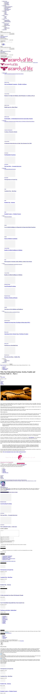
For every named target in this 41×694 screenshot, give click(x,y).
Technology (6, 14)
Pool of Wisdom (7, 360)
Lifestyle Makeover (7, 7)
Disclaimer (4, 635)
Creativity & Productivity (8, 6)
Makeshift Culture (7, 20)
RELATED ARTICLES (4, 492)
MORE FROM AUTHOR (13, 492)
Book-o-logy (6, 24)
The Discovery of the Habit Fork (11, 345)
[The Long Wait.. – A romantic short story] (9, 163)
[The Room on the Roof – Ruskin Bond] (2, 608)
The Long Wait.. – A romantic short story (12, 166)
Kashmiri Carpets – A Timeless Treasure (12, 213)
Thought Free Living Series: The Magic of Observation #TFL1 (17, 322)
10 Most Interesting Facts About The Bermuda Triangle (11, 595)
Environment (12, 73)
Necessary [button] (2, 653)
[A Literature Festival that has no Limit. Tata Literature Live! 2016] (9, 140)
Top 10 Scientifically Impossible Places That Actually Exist (12, 602)
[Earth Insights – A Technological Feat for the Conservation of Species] (9, 115)
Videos (5, 28)
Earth (5, 12)
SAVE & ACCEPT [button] (3, 662)
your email (11, 54)
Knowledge (4, 168)
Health (3, 15)
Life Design (4, 5)
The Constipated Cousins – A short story (8, 526)
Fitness (5, 16)
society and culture (5, 472)
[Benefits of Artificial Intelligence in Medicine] (9, 247)
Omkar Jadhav (2, 486)
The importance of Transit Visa (10, 179)
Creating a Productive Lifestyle (10, 131)
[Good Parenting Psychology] (9, 283)
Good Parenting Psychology (10, 286)
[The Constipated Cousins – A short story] (5, 523)
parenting (3, 470)
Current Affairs (6, 93)
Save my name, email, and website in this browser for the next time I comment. (13, 544)
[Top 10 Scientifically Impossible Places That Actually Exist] (2, 600)
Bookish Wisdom (7, 25)
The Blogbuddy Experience (10, 154)
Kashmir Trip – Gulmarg (6, 559)
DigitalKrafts (8, 489)
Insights (5, 18)
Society (3, 263)
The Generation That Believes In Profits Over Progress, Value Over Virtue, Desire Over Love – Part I (20, 480)
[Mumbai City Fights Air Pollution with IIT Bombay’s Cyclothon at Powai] (9, 92)
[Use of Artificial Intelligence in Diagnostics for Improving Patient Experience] (9, 224)
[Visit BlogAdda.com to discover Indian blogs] (7, 561)
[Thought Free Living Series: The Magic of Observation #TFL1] (9, 319)
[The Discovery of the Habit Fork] (9, 342)
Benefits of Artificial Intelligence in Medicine (13, 250)
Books (3, 22)
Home (1, 365)
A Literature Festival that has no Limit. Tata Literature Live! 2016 (18, 143)
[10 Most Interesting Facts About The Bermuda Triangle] (2, 593)
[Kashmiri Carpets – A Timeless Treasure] (9, 211)
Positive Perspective (7, 21)
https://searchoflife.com (4, 487)
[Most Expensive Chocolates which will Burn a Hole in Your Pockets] (9, 258)
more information (23, 464)
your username (12, 33)
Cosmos (5, 11)
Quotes (5, 359)
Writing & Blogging (7, 9)
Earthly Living (4, 1)
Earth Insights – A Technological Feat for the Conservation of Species (18, 118)
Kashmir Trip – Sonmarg (9, 202)
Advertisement (4, 637)
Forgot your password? (4, 36)
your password (12, 34)
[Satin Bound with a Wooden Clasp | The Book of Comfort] (9, 331)
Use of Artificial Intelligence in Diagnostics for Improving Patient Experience (20, 227)
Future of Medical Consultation (10, 238)
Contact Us (4, 638)
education (3, 469)
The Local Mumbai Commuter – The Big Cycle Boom (15, 84)
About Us (3, 43)
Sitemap (3, 44)
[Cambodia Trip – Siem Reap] (9, 188)
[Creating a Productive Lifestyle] (9, 129)
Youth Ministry (6, 10)
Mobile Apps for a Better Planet (10, 107)
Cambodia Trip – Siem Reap (10, 191)
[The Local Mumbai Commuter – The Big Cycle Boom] (9, 81)
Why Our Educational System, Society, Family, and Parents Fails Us (14, 451)
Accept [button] (19, 640)
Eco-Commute (6, 2)
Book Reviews (6, 23)
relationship (4, 471)
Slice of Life (6, 8)
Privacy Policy (2, 37)
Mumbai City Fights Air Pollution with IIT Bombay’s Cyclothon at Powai (19, 95)
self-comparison (31, 437)
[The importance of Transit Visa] (9, 176)
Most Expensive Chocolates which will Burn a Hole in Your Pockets (18, 261)
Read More (7, 632)
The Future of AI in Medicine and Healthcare (13, 309)
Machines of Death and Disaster (10, 297)
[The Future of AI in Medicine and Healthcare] (9, 306)
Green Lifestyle (6, 4)
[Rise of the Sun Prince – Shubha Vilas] (9, 354)
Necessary (3, 654)
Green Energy (6, 3)
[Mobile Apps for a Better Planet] (9, 104)
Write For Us (4, 29)
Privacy (3, 636)
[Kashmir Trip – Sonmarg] (9, 199)
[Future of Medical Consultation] (9, 235)
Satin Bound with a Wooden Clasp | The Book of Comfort (16, 333)
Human (5, 13)
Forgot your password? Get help (5, 51)
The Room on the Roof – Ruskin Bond (8, 610)
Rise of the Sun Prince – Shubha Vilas (12, 356)
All (4, 73)
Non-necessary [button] (2, 657)
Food (5, 17)
